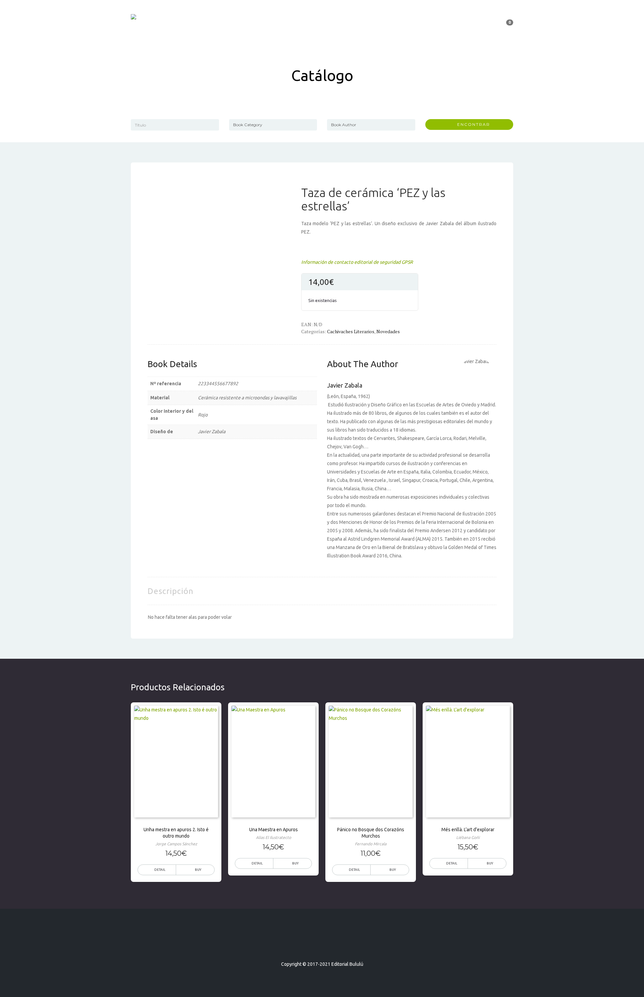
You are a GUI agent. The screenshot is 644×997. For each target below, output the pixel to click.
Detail (159, 869)
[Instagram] (334, 945)
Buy (295, 863)
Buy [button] (198, 869)
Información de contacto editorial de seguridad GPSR (357, 262)
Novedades (388, 331)
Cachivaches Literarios (350, 331)
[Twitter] (322, 945)
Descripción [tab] (171, 591)
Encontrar (471, 124)
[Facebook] (310, 945)
